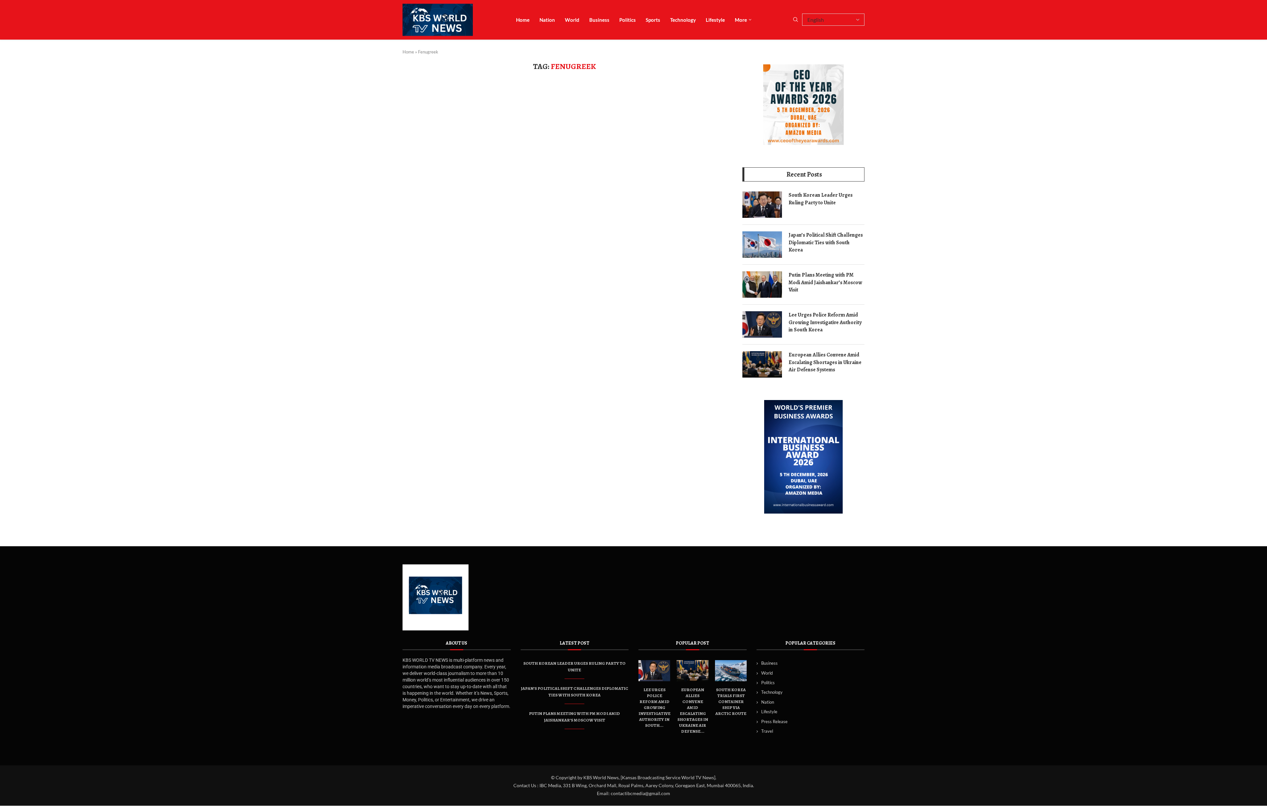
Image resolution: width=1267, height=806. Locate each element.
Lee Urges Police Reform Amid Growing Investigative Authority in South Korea (825, 322)
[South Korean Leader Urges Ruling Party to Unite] (762, 204)
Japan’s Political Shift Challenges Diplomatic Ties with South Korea (826, 242)
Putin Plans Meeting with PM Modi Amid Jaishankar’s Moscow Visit (825, 282)
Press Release (774, 721)
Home (523, 20)
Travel (767, 731)
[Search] (795, 20)
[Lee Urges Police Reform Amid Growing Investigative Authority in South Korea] (762, 324)
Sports (653, 20)
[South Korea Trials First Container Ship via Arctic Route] (731, 670)
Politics (627, 20)
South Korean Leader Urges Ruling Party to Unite (821, 198)
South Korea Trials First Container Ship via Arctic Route (730, 701)
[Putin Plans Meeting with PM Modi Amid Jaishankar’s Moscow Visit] (762, 284)
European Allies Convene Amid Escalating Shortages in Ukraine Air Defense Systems (825, 362)
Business (599, 20)
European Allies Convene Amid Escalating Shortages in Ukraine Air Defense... (692, 710)
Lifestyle (715, 20)
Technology (683, 20)
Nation (547, 20)
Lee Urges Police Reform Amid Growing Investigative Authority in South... (654, 707)
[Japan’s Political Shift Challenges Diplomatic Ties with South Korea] (762, 244)
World (572, 20)
